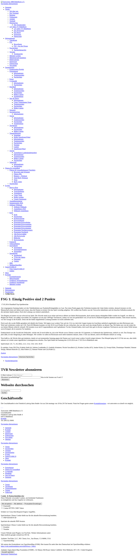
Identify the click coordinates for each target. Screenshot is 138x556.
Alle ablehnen (18, 504)
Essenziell (6, 506)
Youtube (6, 529)
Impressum (4, 554)
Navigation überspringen (9, 4)
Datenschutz (13, 554)
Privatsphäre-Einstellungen (32, 504)
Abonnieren (5, 379)
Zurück (3, 353)
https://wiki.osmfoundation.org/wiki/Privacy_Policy (18, 546)
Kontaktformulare (100, 403)
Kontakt (3, 418)
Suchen (4, 393)
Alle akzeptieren (7, 504)
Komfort (6, 527)
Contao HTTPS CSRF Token (13, 508)
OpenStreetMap (8, 541)
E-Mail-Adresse (6, 375)
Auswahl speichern (7, 552)
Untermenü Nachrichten (26, 357)
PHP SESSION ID (9, 518)
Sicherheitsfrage (10, 377)
